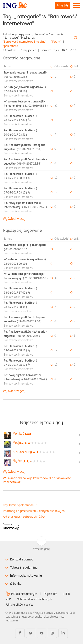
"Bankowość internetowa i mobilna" (25, 41)
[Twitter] (30, 633)
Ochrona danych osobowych (34, 599)
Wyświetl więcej (14, 219)
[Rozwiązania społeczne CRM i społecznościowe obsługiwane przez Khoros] (11, 527)
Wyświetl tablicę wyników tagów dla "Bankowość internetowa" (37, 480)
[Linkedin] (63, 633)
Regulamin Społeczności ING (21, 505)
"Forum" (56, 41)
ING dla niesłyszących (24, 594)
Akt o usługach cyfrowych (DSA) (24, 516)
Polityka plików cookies (19, 604)
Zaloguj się (62, 5)
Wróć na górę (41, 549)
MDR (8, 599)
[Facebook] (20, 633)
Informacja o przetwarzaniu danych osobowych (34, 511)
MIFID (67, 594)
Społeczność (10, 46)
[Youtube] (41, 633)
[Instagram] (52, 633)
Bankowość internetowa (18, 81)
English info (50, 594)
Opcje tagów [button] (75, 37)
